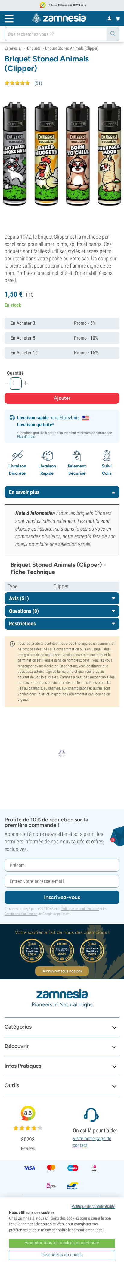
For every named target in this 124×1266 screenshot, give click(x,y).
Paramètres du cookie (62, 1254)
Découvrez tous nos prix (62, 971)
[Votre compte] (109, 18)
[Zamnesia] (59, 18)
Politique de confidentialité (80, 909)
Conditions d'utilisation (21, 914)
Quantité (15, 373)
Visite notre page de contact (92, 1142)
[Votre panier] (118, 18)
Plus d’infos (25, 436)
